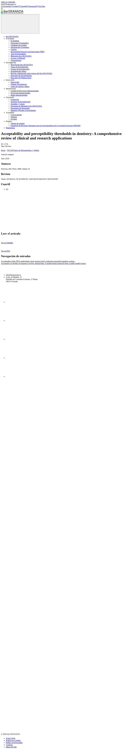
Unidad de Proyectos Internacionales (25, 91)
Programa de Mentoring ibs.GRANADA (26, 106)
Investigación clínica (18, 71)
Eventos (14, 119)
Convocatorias (16, 115)
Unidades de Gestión (19, 45)
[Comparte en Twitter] (56, 210)
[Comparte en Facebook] (19, 210)
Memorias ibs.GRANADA (21, 56)
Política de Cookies (13, 740)
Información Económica (20, 47)
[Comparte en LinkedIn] (93, 210)
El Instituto (15, 41)
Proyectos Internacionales (20, 93)
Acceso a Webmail (18, 58)
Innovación (15, 82)
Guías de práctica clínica (20, 86)
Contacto (9, 745)
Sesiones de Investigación (20, 102)
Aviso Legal (10, 738)
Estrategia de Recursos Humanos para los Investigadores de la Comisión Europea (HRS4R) (46, 126)
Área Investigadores (18, 54)
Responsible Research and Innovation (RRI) (27, 52)
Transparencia (16, 60)
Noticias (14, 117)
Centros (14, 49)
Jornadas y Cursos (18, 104)
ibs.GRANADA (12, 36)
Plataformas (10, 128)
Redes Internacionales (19, 95)
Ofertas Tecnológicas (19, 84)
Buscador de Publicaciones (21, 78)
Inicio (3, 150)
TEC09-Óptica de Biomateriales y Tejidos (23, 150)
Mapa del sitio (11, 747)
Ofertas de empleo (18, 123)
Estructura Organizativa (20, 43)
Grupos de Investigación (20, 69)
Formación (15, 99)
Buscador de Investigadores (21, 76)
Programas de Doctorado (20, 108)
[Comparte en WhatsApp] (19, 228)
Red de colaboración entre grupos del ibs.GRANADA (31, 73)
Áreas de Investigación (19, 67)
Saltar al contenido (8, 2)
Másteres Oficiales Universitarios (23, 110)
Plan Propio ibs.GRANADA (22, 65)
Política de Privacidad (14, 743)
